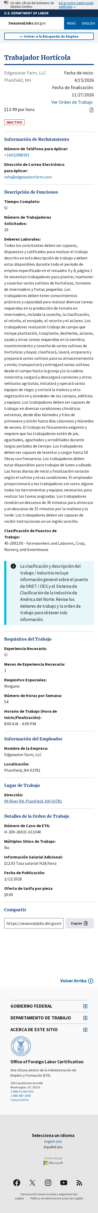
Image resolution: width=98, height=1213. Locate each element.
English (88, 23)
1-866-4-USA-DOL (22, 1091)
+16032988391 (17, 155)
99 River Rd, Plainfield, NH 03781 (33, 801)
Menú (71, 23)
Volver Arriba (73, 981)
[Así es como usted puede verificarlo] (49, 4)
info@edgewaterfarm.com (28, 176)
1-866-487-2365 (20, 1096)
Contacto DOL (19, 1100)
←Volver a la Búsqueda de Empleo (49, 36)
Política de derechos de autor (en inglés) (56, 1198)
